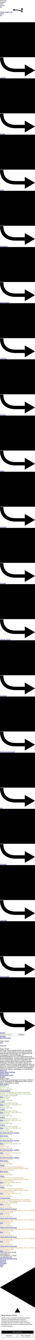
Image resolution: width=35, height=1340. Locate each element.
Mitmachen (3, 1070)
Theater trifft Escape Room (8, 1209)
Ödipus (2, 1165)
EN (1, 7)
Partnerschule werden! (7, 1075)
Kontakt (2, 1077)
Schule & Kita (4, 1074)
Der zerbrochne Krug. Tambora (9, 1133)
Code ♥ (2, 1101)
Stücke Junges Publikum (7, 1072)
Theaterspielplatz (5, 1091)
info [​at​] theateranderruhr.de (8, 1258)
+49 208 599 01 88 (6, 1257)
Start (1, 1042)
